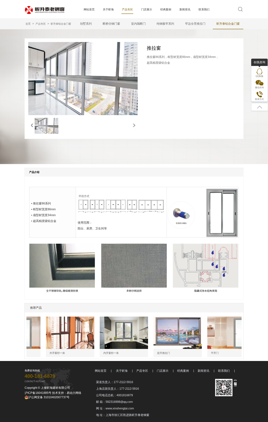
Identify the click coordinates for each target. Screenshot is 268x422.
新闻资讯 (184, 9)
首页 (28, 23)
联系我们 (204, 9)
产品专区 (127, 9)
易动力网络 (74, 392)
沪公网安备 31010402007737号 (48, 397)
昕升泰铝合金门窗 (61, 23)
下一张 (134, 125)
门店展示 (146, 9)
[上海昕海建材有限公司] (45, 12)
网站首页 (89, 9)
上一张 (32, 125)
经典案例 (165, 9)
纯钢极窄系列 (165, 23)
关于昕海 (108, 9)
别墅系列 (86, 23)
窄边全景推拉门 (195, 23)
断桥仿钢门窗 (111, 23)
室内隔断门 (138, 23)
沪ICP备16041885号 (38, 392)
